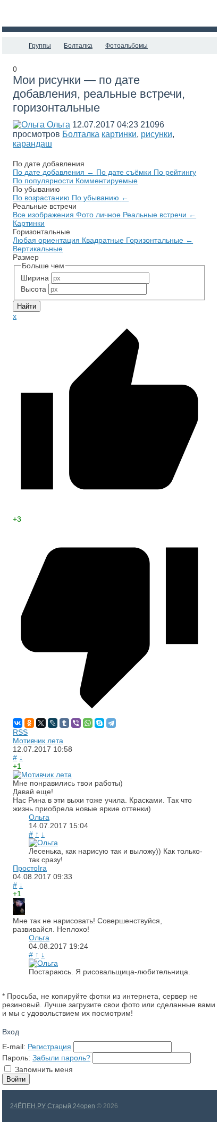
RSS (20, 732)
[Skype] (99, 723)
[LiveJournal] (52, 723)
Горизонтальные (159, 240)
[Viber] (76, 723)
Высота (33, 289)
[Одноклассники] (29, 723)
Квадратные (104, 240)
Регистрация (49, 1046)
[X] (41, 723)
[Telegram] (111, 723)
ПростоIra (30, 868)
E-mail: (14, 1046)
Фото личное (99, 214)
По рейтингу (175, 172)
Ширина (35, 278)
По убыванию (100, 197)
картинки (119, 134)
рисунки (156, 134)
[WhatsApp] (87, 723)
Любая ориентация (47, 240)
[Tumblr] (64, 723)
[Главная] (11, 45)
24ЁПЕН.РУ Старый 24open (52, 1106)
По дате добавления (53, 172)
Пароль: (16, 1057)
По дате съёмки (125, 172)
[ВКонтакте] (17, 723)
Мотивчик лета (38, 740)
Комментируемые (106, 180)
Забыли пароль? (61, 1057)
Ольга (58, 124)
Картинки (29, 223)
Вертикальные (38, 248)
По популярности (44, 180)
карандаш (32, 143)
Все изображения (44, 214)
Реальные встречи (159, 214)
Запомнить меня (44, 1069)
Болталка (80, 134)
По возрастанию (42, 197)
